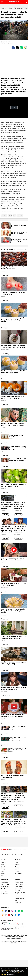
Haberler (3, 859)
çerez (7, 970)
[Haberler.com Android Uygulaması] (12, 923)
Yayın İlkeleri (21, 854)
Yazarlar (17, 871)
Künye (16, 854)
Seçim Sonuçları (5, 886)
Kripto (2, 871)
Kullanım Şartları (19, 882)
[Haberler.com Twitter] (9, 911)
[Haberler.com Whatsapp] (19, 911)
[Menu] (2, 2)
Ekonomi (3, 862)
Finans (16, 866)
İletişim (12, 854)
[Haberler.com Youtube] (9, 915)
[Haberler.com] (6, 850)
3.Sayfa (3, 873)
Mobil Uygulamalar (19, 898)
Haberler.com (4, 879)
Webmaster (18, 896)
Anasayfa (3, 8)
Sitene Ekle (18, 902)
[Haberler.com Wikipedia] (6, 915)
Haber (8, 938)
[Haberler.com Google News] (2, 911)
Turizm (17, 869)
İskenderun (4, 215)
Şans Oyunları (4, 888)
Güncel (10, 8)
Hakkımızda (3, 854)
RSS (16, 900)
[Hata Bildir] (14, 941)
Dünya (2, 875)
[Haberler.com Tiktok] (12, 915)
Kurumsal (17, 879)
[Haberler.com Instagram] (12, 911)
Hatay (14, 215)
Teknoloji (17, 864)
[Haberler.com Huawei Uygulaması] (19, 923)
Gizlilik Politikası (19, 884)
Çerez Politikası (19, 886)
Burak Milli (9, 211)
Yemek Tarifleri (4, 893)
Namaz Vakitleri (5, 884)
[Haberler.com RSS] (2, 915)
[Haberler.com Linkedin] (15, 911)
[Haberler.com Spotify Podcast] (22, 911)
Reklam (8, 854)
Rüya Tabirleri (4, 891)
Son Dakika (20, 215)
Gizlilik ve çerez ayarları (7, 941)
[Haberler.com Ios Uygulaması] (4, 923)
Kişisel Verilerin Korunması (19, 889)
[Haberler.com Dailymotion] (19, 915)
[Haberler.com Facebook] (6, 911)
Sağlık (16, 862)
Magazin (3, 866)
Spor (2, 864)
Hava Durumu (4, 882)
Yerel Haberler (18, 873)
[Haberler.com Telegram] (15, 915)
